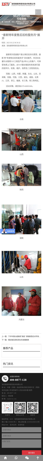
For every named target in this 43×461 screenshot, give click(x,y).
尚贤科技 (21, 425)
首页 (13, 22)
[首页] (5, 458)
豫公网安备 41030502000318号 (29, 422)
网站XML (5, 425)
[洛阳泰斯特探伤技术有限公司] (18, 4)
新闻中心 (19, 22)
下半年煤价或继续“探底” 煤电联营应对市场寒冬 (25, 336)
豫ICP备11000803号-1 (9, 422)
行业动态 (26, 22)
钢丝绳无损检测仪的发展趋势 (18, 340)
